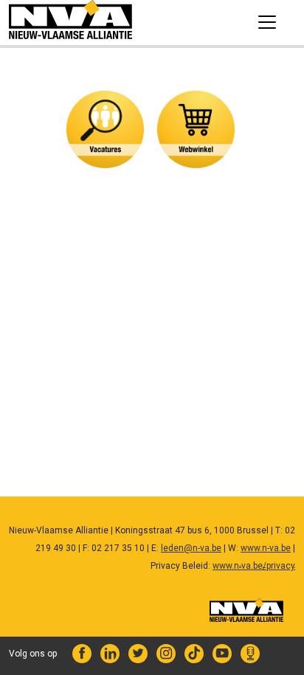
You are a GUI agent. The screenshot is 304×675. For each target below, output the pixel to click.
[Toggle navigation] (267, 22)
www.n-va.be (266, 548)
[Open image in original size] (70, 22)
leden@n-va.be (191, 548)
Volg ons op (33, 653)
